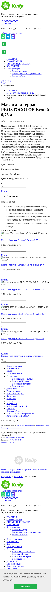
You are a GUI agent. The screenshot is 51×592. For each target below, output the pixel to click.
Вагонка (13, 376)
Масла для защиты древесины (20, 413)
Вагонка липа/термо (21, 384)
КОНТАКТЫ (13, 66)
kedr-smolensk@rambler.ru (15, 437)
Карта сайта (15, 469)
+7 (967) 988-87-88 (9, 21)
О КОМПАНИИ (14, 61)
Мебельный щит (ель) (17, 406)
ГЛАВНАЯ (12, 59)
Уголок (10, 401)
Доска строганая (14, 366)
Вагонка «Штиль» (20, 381)
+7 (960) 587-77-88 (9, 24)
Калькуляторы (13, 69)
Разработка (6, 476)
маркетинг (18, 476)
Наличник (11, 398)
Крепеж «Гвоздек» (15, 411)
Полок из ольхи (14, 391)
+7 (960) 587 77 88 (7, 442)
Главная (4, 469)
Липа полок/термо (15, 393)
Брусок (10, 371)
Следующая (38, 356)
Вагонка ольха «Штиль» (23, 379)
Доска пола (12, 389)
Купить (4, 191)
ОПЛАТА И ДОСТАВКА (18, 64)
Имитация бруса (14, 373)
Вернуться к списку (23, 356)
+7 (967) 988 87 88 (15, 440)
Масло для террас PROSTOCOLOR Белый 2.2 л (23, 289)
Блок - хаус (12, 396)
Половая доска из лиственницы (11, 428)
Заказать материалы (12, 33)
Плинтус (11, 408)
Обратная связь (29, 469)
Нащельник (12, 403)
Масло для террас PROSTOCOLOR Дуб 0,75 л (22, 338)
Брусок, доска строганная (25, 425)
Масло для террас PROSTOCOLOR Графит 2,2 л (23, 314)
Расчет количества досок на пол (26, 73)
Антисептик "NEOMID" (18, 416)
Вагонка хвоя (18, 386)
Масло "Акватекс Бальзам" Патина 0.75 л (20, 240)
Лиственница (13, 368)
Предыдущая (7, 356)
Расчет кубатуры (19, 76)
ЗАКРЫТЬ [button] (25, 587)
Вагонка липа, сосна (42, 425)
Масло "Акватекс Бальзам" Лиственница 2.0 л (22, 265)
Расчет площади (19, 71)
